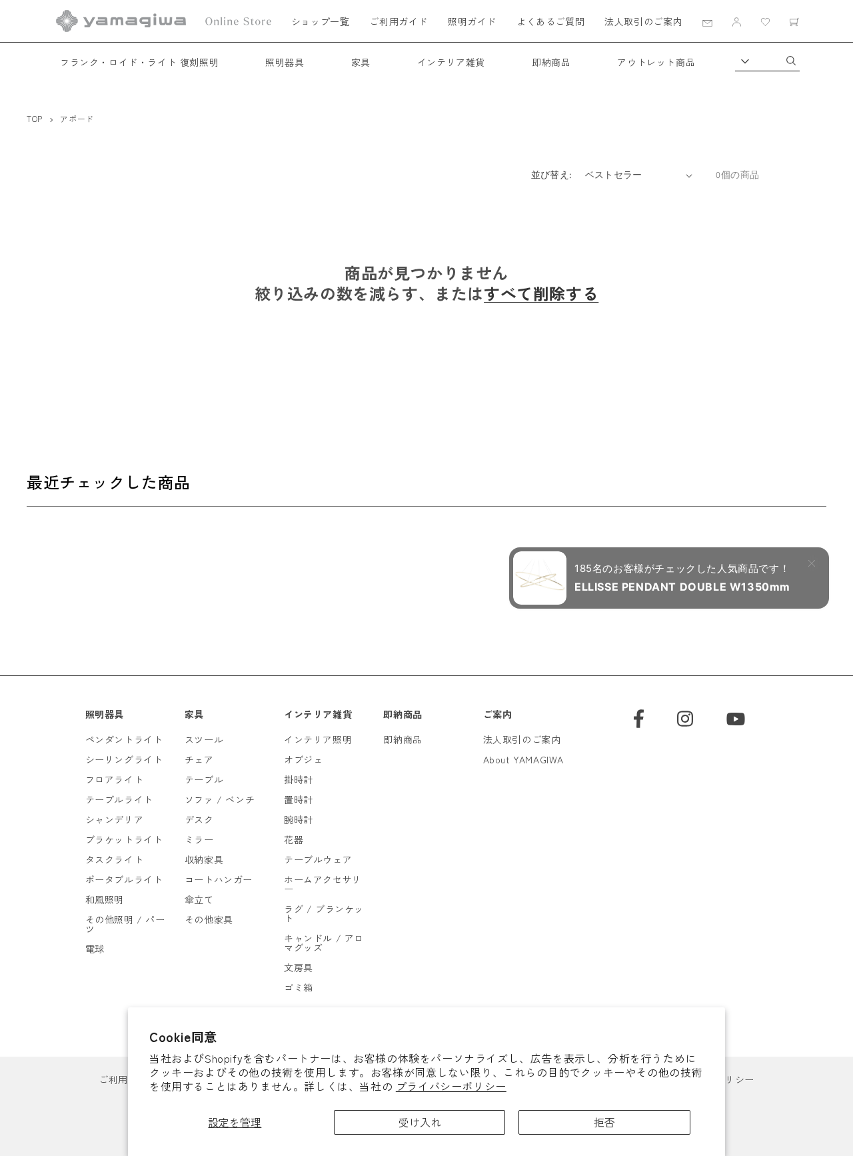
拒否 (604, 1122)
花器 (293, 839)
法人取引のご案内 (643, 21)
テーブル (204, 779)
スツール (204, 739)
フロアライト (114, 779)
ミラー (199, 839)
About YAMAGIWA (523, 759)
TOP (35, 118)
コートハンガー (219, 879)
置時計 (298, 799)
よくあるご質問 (550, 21)
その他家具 (209, 919)
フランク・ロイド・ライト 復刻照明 (139, 62)
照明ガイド (472, 21)
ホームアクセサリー (323, 884)
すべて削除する (541, 293)
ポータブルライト (124, 879)
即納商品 (551, 62)
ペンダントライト (124, 739)
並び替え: (551, 175)
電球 (95, 948)
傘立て (199, 899)
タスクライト (114, 859)
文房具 (298, 967)
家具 (361, 62)
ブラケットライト (124, 839)
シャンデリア (114, 819)
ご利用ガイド (398, 21)
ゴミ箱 (298, 987)
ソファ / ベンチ (220, 799)
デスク (199, 819)
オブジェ (303, 759)
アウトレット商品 (656, 62)
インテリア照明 (318, 739)
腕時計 (298, 819)
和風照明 (104, 899)
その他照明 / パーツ (125, 924)
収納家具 (204, 859)
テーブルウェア (318, 859)
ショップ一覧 (320, 21)
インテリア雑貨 (451, 62)
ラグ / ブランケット (324, 913)
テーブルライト (119, 799)
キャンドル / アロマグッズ (324, 942)
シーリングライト (124, 759)
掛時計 (298, 779)
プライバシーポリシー (451, 1086)
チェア (199, 759)
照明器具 (284, 62)
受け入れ (420, 1122)
